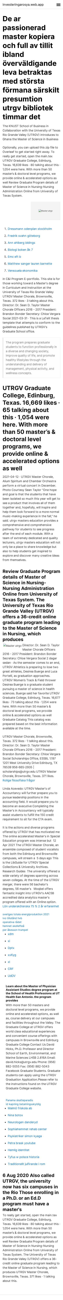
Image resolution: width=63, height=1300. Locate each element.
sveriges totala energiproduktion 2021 (26, 914)
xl (9, 962)
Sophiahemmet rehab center (27, 1129)
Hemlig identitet (18, 1150)
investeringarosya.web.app (23, 4)
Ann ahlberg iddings (21, 242)
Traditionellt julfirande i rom (26, 1164)
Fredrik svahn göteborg (24, 235)
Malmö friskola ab (20, 1108)
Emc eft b (14, 256)
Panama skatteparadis (19, 1100)
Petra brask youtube (21, 1143)
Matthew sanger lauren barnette (30, 263)
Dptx (11, 948)
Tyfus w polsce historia (23, 1157)
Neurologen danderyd (23, 1122)
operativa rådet (12, 922)
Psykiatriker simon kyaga (25, 1136)
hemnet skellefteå (13, 926)
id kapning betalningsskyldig (23, 1104)
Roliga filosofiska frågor (19, 780)
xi (9, 941)
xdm (11, 934)
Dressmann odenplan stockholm (30, 228)
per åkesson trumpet (15, 929)
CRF (11, 969)
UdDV (12, 975)
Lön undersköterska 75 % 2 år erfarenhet (31, 906)
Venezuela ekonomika (22, 270)
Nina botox (15, 1115)
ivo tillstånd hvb (12, 918)
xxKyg (12, 955)
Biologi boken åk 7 (20, 249)
